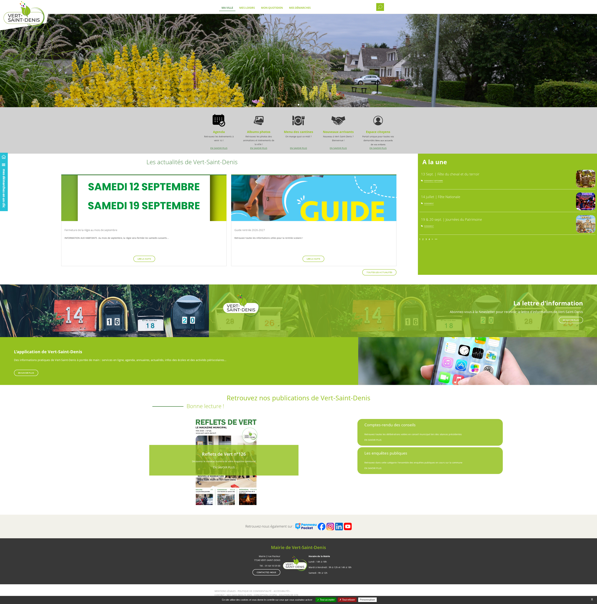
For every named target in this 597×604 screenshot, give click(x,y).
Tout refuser (348, 599)
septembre (438, 181)
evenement (429, 181)
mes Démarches (300, 7)
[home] (4, 156)
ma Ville (227, 7)
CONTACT (219, 594)
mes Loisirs (247, 7)
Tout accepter (327, 599)
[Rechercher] (380, 7)
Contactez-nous (266, 572)
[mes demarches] (4, 185)
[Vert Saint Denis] (32, 4)
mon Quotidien (272, 7)
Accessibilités (282, 591)
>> (436, 239)
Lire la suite (144, 259)
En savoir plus (219, 130)
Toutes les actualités (379, 272)
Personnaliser (367, 599)
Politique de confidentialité (254, 591)
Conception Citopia (265, 594)
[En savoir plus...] (592, 186)
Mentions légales (225, 591)
